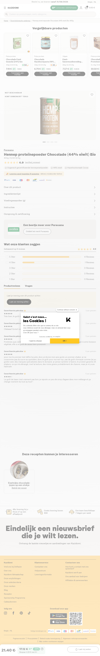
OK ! (64, 341)
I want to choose (35, 341)
